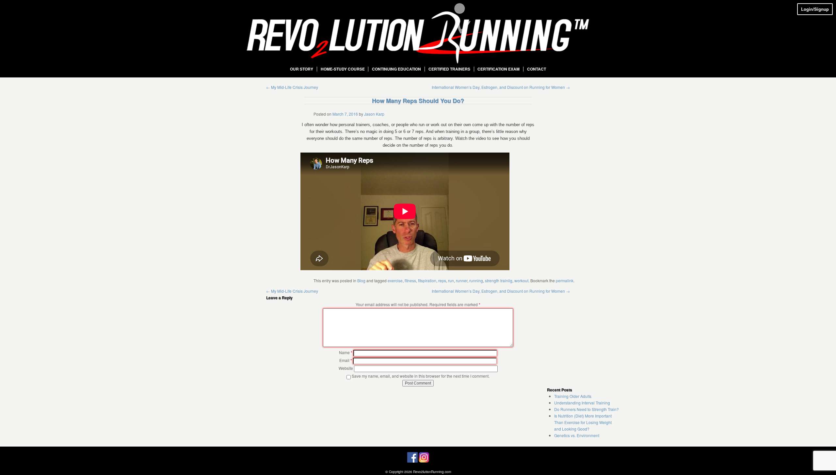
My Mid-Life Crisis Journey (292, 87)
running (476, 280)
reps (442, 280)
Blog (361, 280)
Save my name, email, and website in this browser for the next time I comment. (421, 376)
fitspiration (427, 280)
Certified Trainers (449, 69)
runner (461, 280)
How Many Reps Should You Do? (418, 100)
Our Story (301, 69)
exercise (395, 280)
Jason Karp (374, 114)
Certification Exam (498, 69)
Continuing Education (396, 69)
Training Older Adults (572, 396)
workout (521, 280)
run (451, 280)
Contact (536, 69)
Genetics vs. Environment (576, 435)
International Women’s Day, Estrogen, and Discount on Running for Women (501, 87)
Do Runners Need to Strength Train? (586, 409)
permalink (564, 280)
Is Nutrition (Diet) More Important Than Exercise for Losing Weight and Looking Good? (583, 422)
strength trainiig (498, 280)
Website (346, 368)
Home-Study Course (343, 69)
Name (345, 352)
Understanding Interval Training (582, 402)
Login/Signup (815, 9)
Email (345, 360)
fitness (410, 280)
